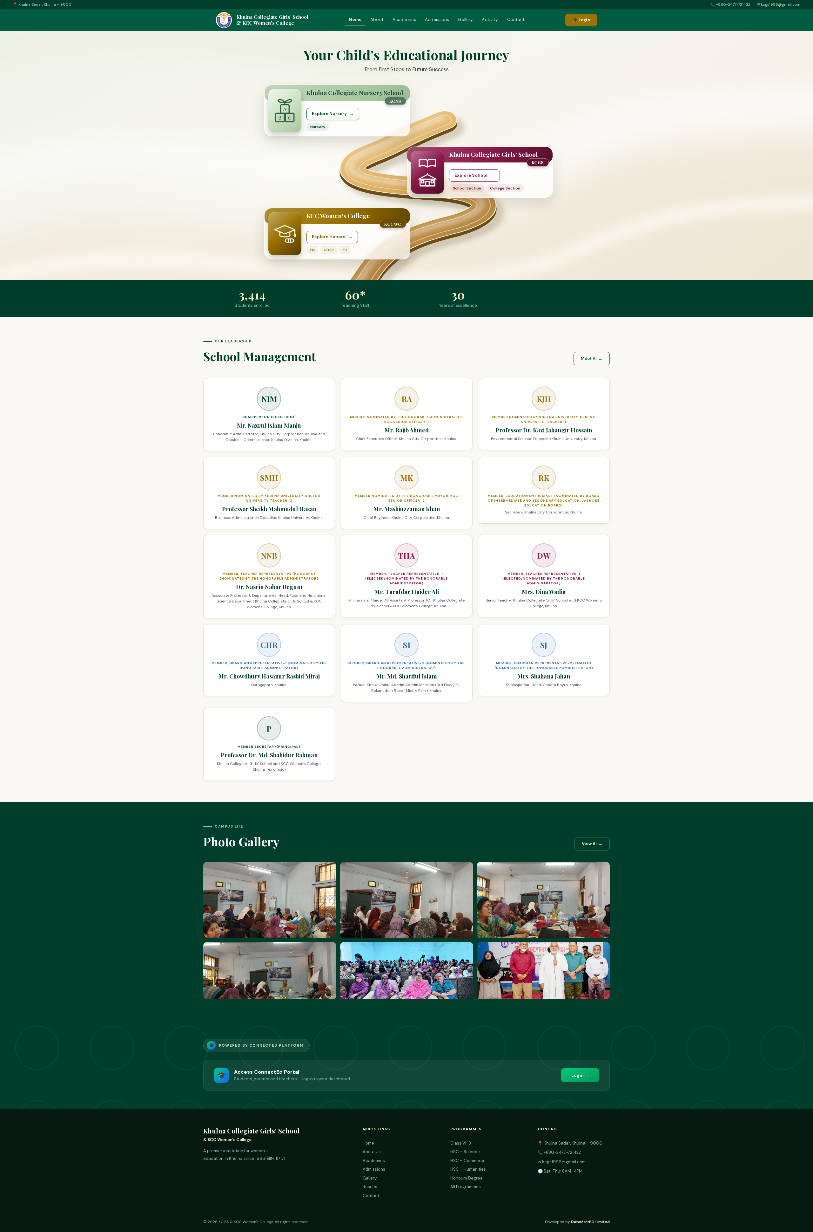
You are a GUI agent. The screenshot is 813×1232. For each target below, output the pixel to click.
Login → (580, 1075)
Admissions (437, 19)
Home (355, 19)
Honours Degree (466, 1178)
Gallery (465, 19)
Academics (404, 19)
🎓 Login (581, 20)
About (377, 19)
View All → (592, 843)
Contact (516, 19)
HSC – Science (465, 1151)
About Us (372, 1151)
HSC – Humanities (468, 1169)
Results (370, 1186)
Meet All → (591, 358)
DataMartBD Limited (590, 1221)
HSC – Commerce (468, 1160)
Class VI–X (461, 1143)
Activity (490, 19)
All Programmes (465, 1186)
